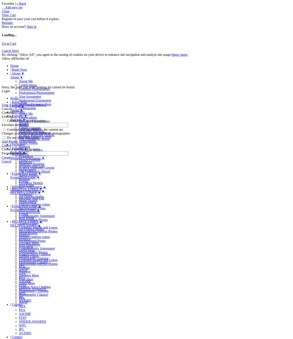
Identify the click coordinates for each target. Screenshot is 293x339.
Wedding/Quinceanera (29, 187)
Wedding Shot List (31, 198)
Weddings (25, 194)
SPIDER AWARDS (32, 321)
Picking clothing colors (34, 237)
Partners (24, 267)
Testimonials (27, 108)
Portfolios (18, 112)
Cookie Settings (35, 105)
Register (7, 23)
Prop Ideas (26, 279)
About (18, 73)
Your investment (30, 96)
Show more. (180, 54)
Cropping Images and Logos (38, 260)
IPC (21, 329)
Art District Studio (31, 229)
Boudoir (24, 179)
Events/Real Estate (26, 206)
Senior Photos (28, 143)
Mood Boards (28, 233)
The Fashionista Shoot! (34, 171)
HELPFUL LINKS (27, 221)
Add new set (12, 7)
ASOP (23, 302)
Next (15, 51)
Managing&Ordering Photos (38, 231)
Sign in (31, 26)
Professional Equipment (35, 100)
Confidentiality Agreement (37, 216)
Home (14, 66)
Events (23, 214)
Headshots (26, 156)
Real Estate (26, 217)
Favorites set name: (15, 125)
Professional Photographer (36, 93)
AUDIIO (25, 333)
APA (22, 306)
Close (5, 11)
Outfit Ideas (27, 283)
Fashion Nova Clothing (35, 287)
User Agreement (13, 105)
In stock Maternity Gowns (36, 167)
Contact (17, 304)
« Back (21, 3)
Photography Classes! (33, 294)
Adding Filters (28, 256)
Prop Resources (29, 212)
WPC (22, 325)
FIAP (22, 318)
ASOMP (25, 314)
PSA (22, 310)
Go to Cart (9, 43)
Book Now (19, 69)
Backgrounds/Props (32, 241)
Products (25, 271)
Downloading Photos (33, 252)
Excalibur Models (31, 183)
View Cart (9, 15)
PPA (22, 298)
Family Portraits (29, 160)
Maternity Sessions (31, 164)
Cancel (7, 51)
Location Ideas (29, 275)
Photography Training (33, 291)
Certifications (28, 85)
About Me (26, 81)
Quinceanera (27, 202)
